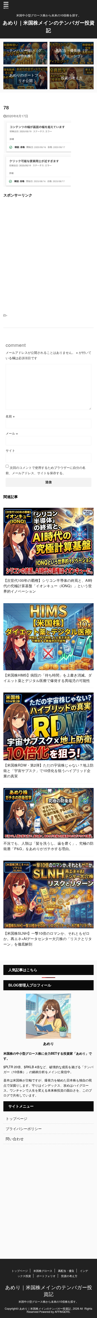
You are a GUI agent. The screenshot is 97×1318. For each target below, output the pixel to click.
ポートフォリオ (46, 1276)
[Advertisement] (48, 250)
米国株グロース (42, 1271)
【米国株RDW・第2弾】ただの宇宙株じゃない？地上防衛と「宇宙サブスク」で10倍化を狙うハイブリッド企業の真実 (48, 771)
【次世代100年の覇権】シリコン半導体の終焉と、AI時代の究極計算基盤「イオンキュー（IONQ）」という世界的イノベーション (47, 586)
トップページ (16, 1118)
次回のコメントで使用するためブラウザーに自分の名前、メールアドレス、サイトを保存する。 (45, 470)
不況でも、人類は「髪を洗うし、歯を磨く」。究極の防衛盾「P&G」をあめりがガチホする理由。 (48, 846)
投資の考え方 (69, 1276)
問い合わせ (15, 1138)
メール (12, 433)
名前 (10, 416)
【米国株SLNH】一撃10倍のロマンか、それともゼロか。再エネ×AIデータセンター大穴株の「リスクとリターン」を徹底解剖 (47, 939)
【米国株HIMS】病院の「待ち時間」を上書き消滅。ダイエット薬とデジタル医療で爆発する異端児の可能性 (47, 678)
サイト (10, 450)
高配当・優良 (66, 1271)
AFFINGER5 (62, 1311)
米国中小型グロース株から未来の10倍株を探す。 (48, 1301)
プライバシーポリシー (24, 1128)
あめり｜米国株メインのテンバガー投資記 (48, 1290)
